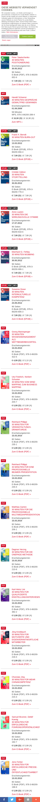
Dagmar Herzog (19, 549)
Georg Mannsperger (21, 332)
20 (4, 45)
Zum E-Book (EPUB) (21, 159)
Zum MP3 (16, 122)
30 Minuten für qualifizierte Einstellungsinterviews (26, 594)
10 (2, 45)
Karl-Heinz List (18, 589)
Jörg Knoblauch (19, 632)
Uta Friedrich (17, 377)
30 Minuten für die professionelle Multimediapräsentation (26, 512)
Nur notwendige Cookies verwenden (9, 36)
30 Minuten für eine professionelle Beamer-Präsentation (24, 469)
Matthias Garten (19, 507)
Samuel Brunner (19, 717)
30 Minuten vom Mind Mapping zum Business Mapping (24, 384)
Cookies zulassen (27, 36)
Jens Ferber (17, 762)
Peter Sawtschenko (20, 57)
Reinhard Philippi (19, 422)
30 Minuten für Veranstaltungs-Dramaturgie (21, 427)
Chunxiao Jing (18, 677)
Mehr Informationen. (12, 32)
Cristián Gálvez (19, 172)
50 (7, 45)
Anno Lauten (17, 212)
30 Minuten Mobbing (23, 254)
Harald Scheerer (19, 97)
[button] (4, 799)
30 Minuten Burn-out (23, 137)
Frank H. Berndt (19, 135)
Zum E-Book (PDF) (20, 84)
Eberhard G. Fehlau (21, 252)
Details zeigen (6, 40)
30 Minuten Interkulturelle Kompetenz (21, 294)
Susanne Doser (19, 289)
